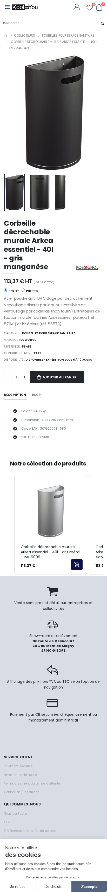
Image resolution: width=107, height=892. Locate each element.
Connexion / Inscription (21, 792)
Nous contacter (15, 813)
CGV (7, 822)
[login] (78, 7)
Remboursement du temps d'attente (32, 783)
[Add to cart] (77, 564)
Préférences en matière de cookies (30, 831)
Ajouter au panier (60, 377)
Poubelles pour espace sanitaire (68, 35)
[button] (99, 7)
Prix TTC (31, 291)
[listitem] (50, 525)
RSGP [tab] (36, 395)
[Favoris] (89, 8)
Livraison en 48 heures (21, 775)
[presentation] (11, 112)
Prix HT (13, 291)
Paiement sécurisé (18, 766)
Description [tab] (15, 395)
